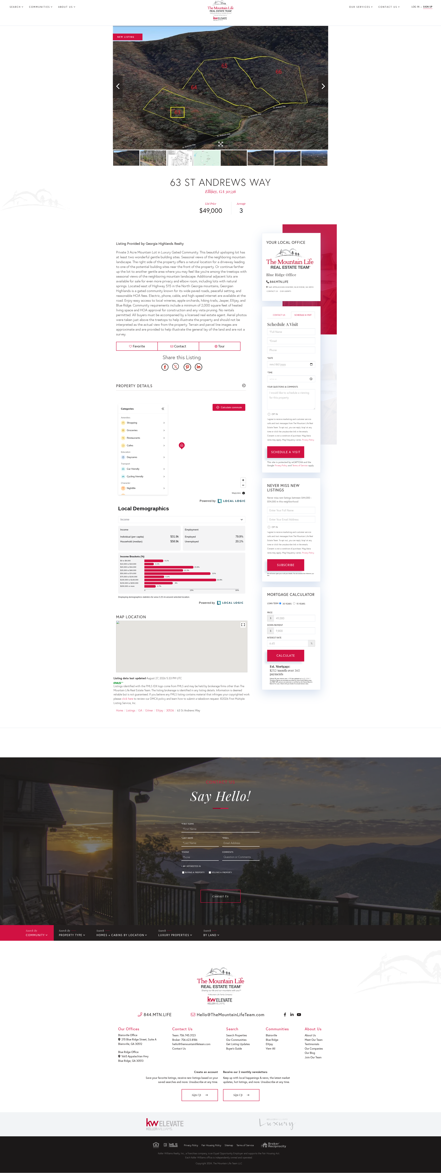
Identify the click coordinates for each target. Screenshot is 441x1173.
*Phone (185, 852)
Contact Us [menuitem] (387, 7)
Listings (130, 710)
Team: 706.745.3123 (184, 1035)
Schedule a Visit (302, 315)
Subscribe (285, 565)
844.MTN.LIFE (279, 282)
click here (127, 698)
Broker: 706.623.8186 (184, 1039)
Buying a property (195, 872)
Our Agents (285, 291)
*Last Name (187, 838)
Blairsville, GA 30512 (130, 1044)
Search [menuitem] (15, 7)
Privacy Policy (308, 440)
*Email (225, 838)
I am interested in (191, 866)
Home (119, 710)
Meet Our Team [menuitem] (313, 1039)
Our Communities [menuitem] (236, 1039)
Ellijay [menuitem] (269, 1044)
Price (270, 612)
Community (35, 935)
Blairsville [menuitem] (271, 1035)
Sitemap (229, 1145)
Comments (227, 852)
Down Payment (275, 625)
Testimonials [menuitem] (312, 1044)
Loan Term (272, 603)
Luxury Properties (173, 935)
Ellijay (159, 710)
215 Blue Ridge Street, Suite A (138, 1039)
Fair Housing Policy (211, 1145)
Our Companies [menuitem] (314, 1048)
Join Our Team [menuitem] (313, 1057)
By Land (210, 935)
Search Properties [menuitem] (236, 1035)
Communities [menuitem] (39, 7)
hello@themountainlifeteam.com (191, 1044)
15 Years (300, 603)
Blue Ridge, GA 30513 (130, 1060)
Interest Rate (274, 637)
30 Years (287, 603)
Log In (415, 6)
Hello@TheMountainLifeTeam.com (229, 1014)
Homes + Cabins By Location (120, 935)
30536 (170, 710)
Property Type (70, 935)
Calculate (285, 655)
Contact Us (272, 291)
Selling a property (222, 872)
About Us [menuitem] (65, 7)
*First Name (187, 824)
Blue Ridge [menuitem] (272, 1039)
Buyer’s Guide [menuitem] (234, 1048)
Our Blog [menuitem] (310, 1053)
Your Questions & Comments (282, 386)
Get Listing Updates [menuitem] (238, 1044)
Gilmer (149, 710)
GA (140, 710)
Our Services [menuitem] (359, 7)
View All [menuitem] (270, 1048)
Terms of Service (300, 465)
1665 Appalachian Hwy (134, 1056)
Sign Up (427, 6)
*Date (270, 358)
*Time (270, 372)
